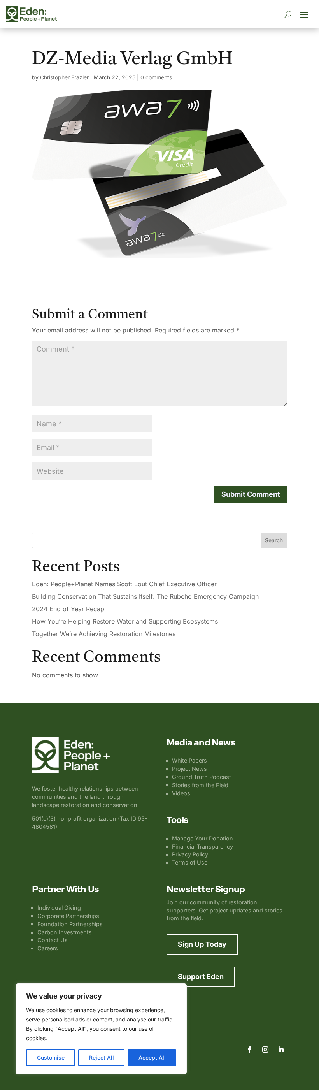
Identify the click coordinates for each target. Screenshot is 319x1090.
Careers (47, 948)
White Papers (189, 760)
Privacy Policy (190, 854)
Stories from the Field (200, 785)
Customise (51, 1057)
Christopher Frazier (64, 77)
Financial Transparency (202, 846)
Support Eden (201, 976)
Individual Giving (59, 907)
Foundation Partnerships (70, 924)
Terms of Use (189, 862)
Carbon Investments (64, 932)
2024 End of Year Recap (68, 609)
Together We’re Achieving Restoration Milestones (103, 634)
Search (274, 540)
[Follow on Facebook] (250, 1049)
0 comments (156, 77)
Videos (181, 793)
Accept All (152, 1057)
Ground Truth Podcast (201, 777)
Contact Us (52, 940)
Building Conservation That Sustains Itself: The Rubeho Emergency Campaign (145, 596)
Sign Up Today (202, 944)
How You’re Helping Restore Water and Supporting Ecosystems (125, 621)
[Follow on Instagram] (265, 1049)
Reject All (101, 1057)
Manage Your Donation (202, 838)
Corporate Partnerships (68, 915)
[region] (101, 1028)
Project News (189, 768)
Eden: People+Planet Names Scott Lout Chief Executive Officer (124, 584)
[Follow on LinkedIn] (281, 1049)
